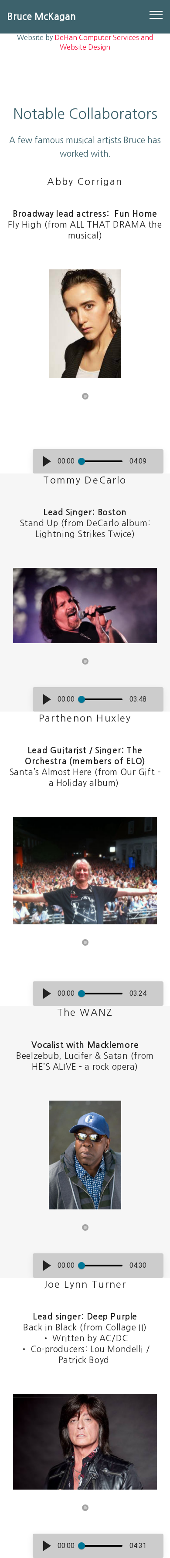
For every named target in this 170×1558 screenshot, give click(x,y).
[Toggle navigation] (156, 14)
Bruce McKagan (41, 17)
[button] (47, 461)
